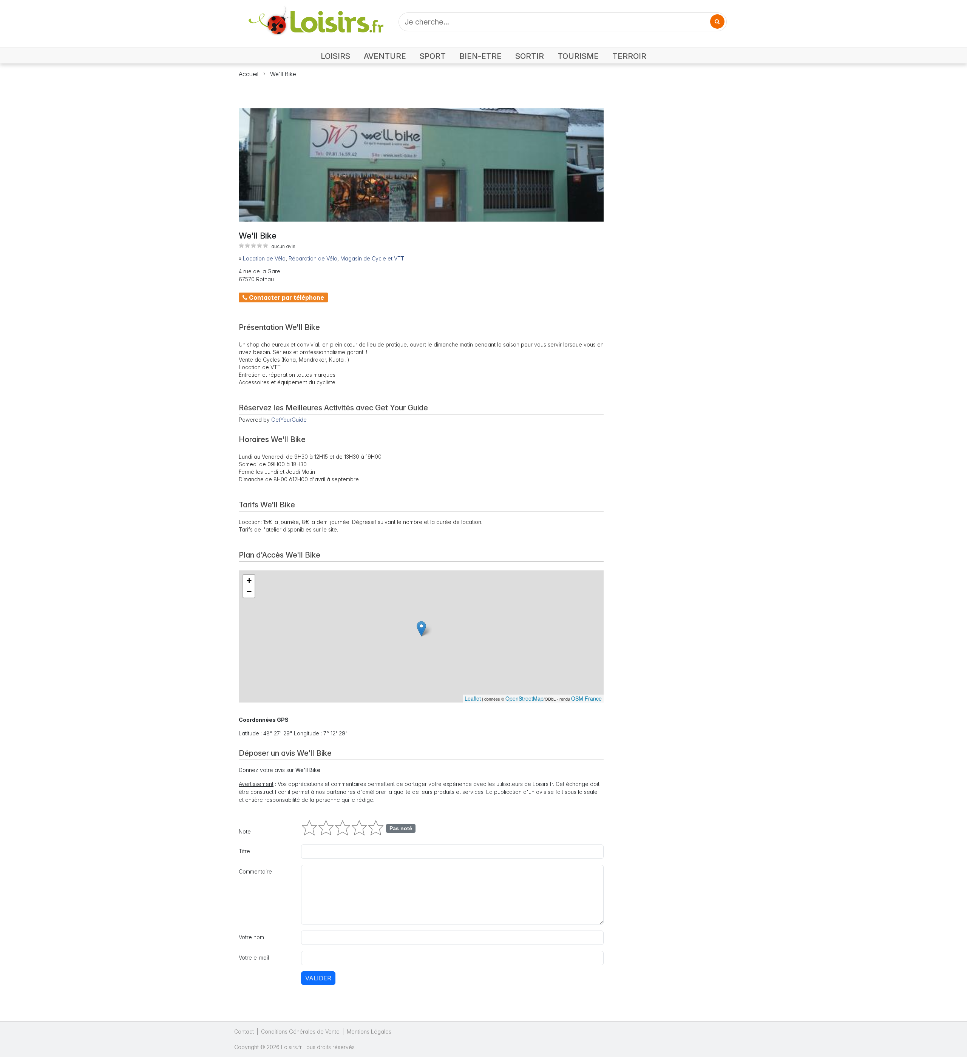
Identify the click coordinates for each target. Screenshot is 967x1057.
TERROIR (629, 56)
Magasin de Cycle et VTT (372, 258)
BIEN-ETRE (480, 56)
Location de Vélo (264, 258)
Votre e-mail (254, 957)
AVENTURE (385, 56)
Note (245, 831)
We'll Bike (283, 74)
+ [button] (249, 580)
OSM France (586, 698)
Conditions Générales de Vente (300, 1031)
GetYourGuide (289, 419)
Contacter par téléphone (285, 297)
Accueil (248, 74)
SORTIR (529, 56)
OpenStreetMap (524, 698)
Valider (318, 978)
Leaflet (473, 698)
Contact (244, 1031)
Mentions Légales (369, 1031)
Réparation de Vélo (313, 258)
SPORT (433, 56)
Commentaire (255, 871)
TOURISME (578, 56)
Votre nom (251, 937)
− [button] (249, 591)
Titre (244, 851)
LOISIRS (335, 56)
